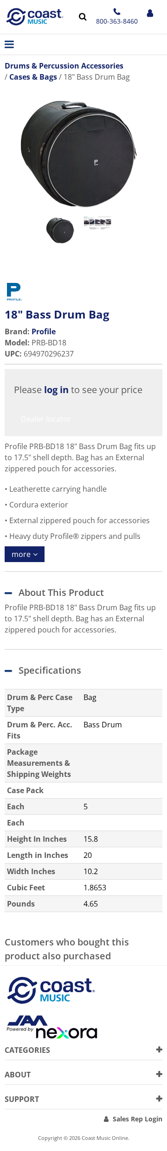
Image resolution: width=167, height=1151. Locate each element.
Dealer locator (46, 419)
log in (56, 389)
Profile (44, 331)
